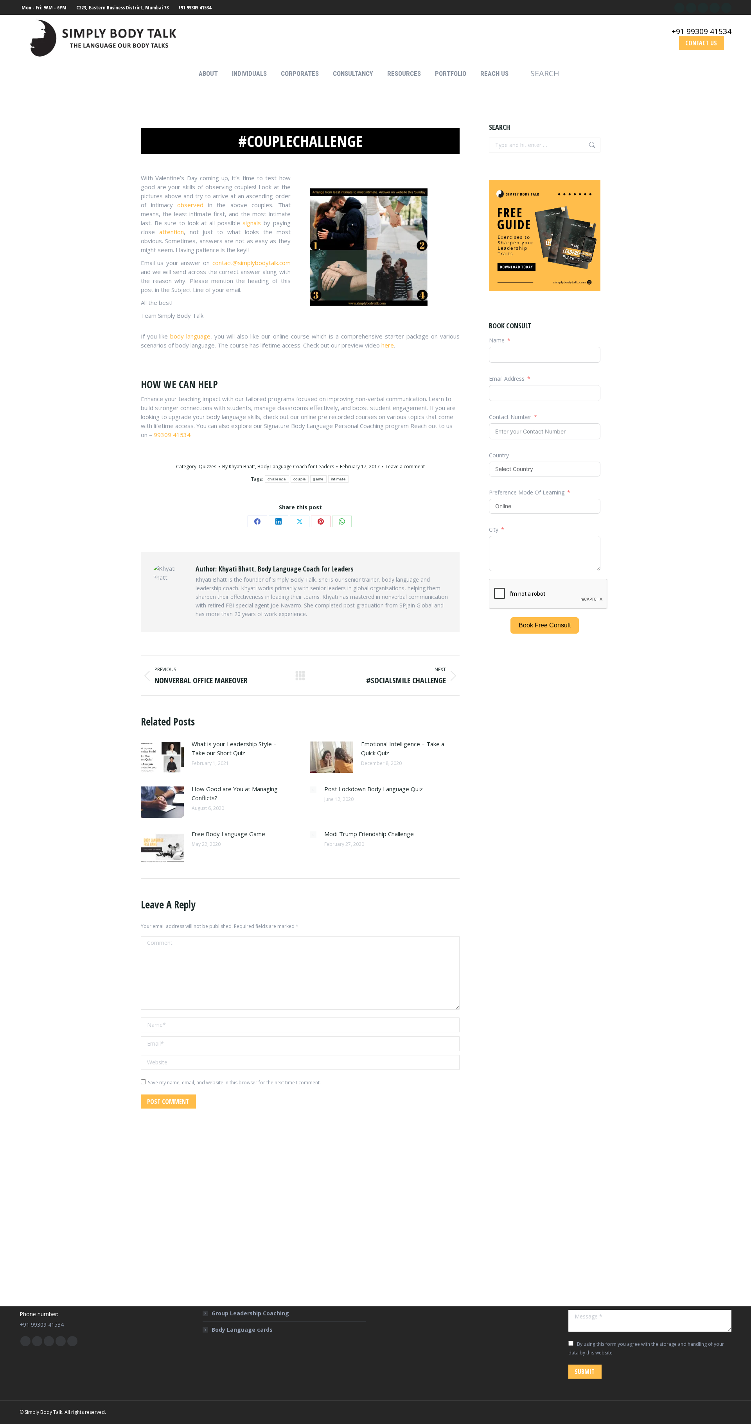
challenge (277, 479)
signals (252, 223)
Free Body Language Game (228, 834)
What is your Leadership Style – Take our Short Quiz (234, 748)
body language (190, 336)
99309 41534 (172, 435)
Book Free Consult (545, 625)
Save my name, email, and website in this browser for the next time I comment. (234, 1082)
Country (499, 455)
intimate (338, 479)
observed (190, 205)
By (278, 466)
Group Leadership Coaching (250, 1313)
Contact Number (510, 417)
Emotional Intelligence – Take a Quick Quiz (402, 748)
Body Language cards (242, 1329)
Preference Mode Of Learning (527, 492)
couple (299, 479)
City (493, 529)
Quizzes (207, 466)
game (318, 479)
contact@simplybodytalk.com (251, 263)
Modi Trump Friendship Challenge (369, 834)
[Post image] (162, 757)
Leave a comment (405, 466)
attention (171, 232)
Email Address (507, 378)
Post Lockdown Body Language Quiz (373, 789)
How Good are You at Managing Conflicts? (235, 793)
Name (497, 340)
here (387, 345)
